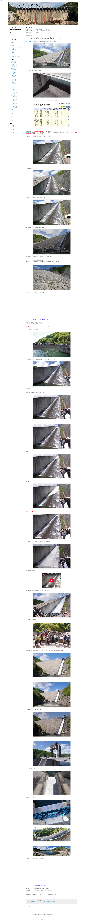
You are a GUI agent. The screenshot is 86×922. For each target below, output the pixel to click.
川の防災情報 (29, 132)
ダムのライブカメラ (14, 41)
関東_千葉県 (13, 104)
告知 (11, 129)
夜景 (11, 130)
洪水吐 (12, 132)
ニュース (12, 128)
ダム (36, 901)
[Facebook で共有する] (40, 900)
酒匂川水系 (13, 83)
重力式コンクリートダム (15, 56)
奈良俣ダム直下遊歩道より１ (34, 319)
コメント (13, 36)
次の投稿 (28, 906)
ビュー (27, 319)
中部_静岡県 (13, 93)
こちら (34, 32)
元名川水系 (13, 64)
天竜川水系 (13, 71)
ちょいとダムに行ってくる (23, 5)
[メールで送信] (37, 900)
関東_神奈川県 (13, 107)
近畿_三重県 (13, 102)
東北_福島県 (13, 100)
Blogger (52, 919)
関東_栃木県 (13, 106)
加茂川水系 (13, 66)
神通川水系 (13, 80)
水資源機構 (50, 901)
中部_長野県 (13, 92)
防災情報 (12, 42)
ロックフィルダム (40, 901)
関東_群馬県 (46, 901)
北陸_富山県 (13, 95)
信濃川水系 (13, 62)
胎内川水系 (13, 82)
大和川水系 (13, 69)
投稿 (12, 34)
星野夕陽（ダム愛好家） (46, 319)
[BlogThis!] (38, 900)
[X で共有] (39, 900)
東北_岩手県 (13, 99)
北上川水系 (13, 68)
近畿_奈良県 (13, 103)
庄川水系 (12, 73)
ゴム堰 (12, 52)
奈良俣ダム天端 (31, 885)
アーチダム (13, 51)
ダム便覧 (39, 29)
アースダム (13, 49)
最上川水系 (13, 75)
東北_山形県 (13, 97)
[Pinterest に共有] (41, 900)
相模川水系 (13, 79)
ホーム (52, 906)
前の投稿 (75, 906)
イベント (12, 125)
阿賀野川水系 (13, 84)
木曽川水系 (13, 76)
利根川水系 (54, 901)
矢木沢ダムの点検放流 (30, 41)
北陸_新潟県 (13, 96)
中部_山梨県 (13, 89)
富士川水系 (13, 72)
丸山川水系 (13, 61)
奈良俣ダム (31, 902)
